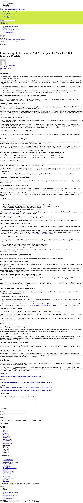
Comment (3, 408)
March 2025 (6, 452)
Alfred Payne (11, 65)
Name (2, 411)
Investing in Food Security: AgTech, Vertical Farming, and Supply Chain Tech (26, 390)
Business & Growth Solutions (10, 12)
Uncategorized (7, 473)
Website (2, 417)
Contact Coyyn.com (8, 3)
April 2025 (6, 450)
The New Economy (8, 16)
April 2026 (6, 433)
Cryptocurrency (7, 13)
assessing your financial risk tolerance (43, 233)
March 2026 (6, 434)
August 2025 (6, 445)
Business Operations (8, 463)
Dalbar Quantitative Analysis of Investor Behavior (44, 305)
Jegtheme (36, 483)
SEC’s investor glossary (16, 213)
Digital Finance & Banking (10, 14)
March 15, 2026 (4, 67)
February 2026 (7, 436)
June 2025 (6, 448)
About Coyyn (6, 2)
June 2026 (6, 432)
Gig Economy (6, 469)
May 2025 (6, 449)
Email (2, 414)
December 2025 (7, 439)
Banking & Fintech (8, 460)
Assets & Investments (8, 17)
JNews (6, 483)
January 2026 (6, 437)
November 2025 (7, 440)
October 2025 (6, 442)
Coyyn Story (6, 5)
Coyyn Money (7, 465)
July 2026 (5, 430)
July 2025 (5, 446)
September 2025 (7, 443)
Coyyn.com (6, 6)
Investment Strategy (6, 68)
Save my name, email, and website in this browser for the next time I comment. (22, 420)
